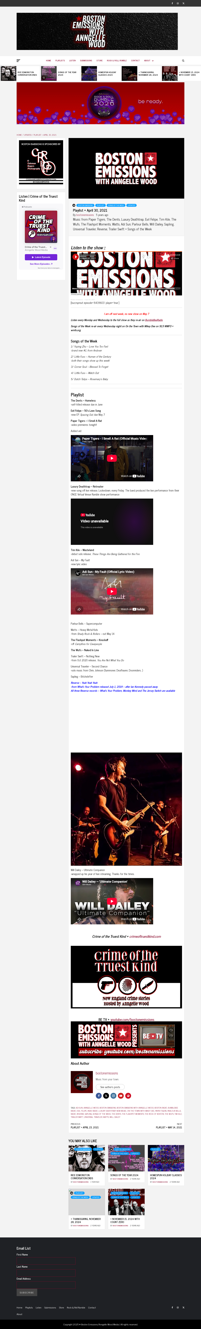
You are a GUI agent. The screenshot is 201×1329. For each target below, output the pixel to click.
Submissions (86, 60)
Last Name (22, 1266)
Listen (72, 60)
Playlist (100, 205)
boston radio (161, 1107)
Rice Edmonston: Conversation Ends (27, 73)
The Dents (116, 1113)
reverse (80, 1113)
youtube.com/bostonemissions (132, 1019)
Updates (131, 205)
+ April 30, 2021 (89, 299)
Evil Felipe (82, 1110)
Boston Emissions (85, 205)
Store (100, 60)
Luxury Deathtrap (107, 1110)
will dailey (115, 1117)
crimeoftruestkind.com (145, 936)
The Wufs (169, 1113)
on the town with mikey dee (140, 1110)
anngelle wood (91, 1107)
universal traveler (93, 1117)
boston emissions (108, 1107)
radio (73, 1113)
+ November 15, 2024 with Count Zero (189, 73)
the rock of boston (154, 1113)
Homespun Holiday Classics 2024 (107, 73)
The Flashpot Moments (133, 1113)
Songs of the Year (119, 1153)
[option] (20, 73)
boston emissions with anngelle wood (135, 1107)
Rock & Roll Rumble (117, 60)
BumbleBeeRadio (154, 320)
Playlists (60, 60)
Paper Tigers (161, 1110)
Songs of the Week (116, 205)
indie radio (93, 1110)
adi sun (79, 1107)
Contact (135, 60)
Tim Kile (178, 1113)
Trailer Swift (77, 1117)
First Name (22, 1254)
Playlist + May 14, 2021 (169, 1125)
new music (121, 1110)
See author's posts (110, 1087)
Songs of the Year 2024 (67, 73)
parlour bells (174, 1110)
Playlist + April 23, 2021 (85, 1125)
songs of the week (102, 1113)
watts (106, 1117)
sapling (88, 1113)
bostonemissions (85, 215)
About (147, 60)
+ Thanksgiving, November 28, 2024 (148, 73)
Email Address (24, 1278)
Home (48, 60)
